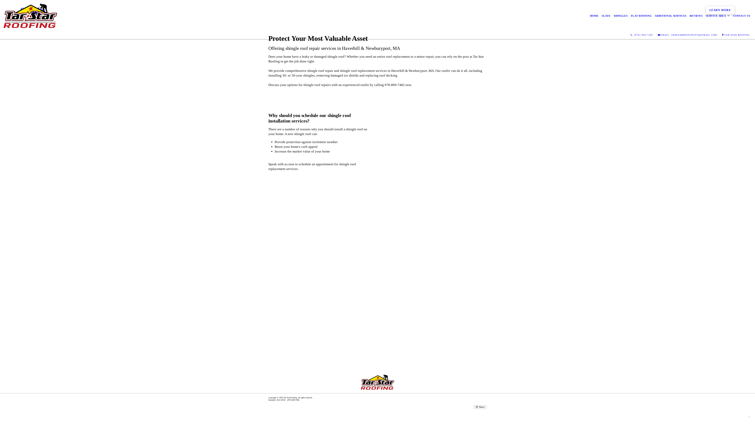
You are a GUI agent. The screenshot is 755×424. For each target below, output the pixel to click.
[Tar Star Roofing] (30, 15)
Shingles (621, 15)
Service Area (716, 15)
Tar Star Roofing (737, 35)
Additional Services (670, 15)
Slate (606, 15)
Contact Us (741, 15)
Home (594, 15)
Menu (481, 407)
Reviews (696, 15)
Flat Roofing (641, 15)
